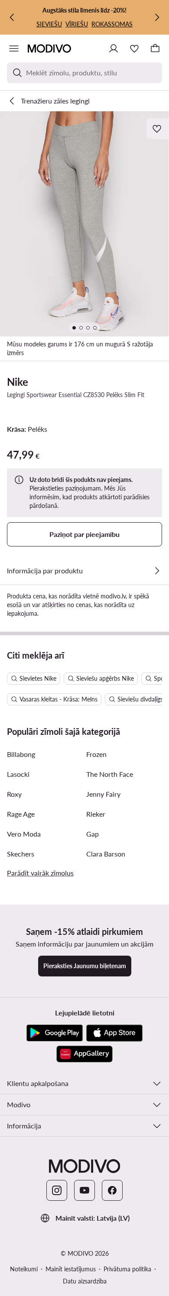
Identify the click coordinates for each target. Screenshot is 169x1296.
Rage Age (21, 814)
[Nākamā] (156, 17)
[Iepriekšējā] (12, 17)
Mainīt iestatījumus (71, 1269)
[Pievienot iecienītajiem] (157, 128)
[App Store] (114, 1033)
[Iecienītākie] (134, 48)
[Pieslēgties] (113, 48)
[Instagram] (56, 1190)
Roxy (14, 794)
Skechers (20, 854)
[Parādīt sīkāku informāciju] (156, 570)
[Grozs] (155, 48)
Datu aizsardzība (85, 1281)
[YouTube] (84, 1190)
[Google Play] (54, 1033)
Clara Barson (105, 854)
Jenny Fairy (103, 794)
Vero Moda (24, 834)
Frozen (96, 754)
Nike (17, 381)
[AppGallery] (84, 1054)
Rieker (95, 814)
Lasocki (18, 774)
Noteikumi (24, 1269)
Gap (92, 834)
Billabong (21, 754)
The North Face (109, 774)
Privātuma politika (127, 1269)
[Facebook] (112, 1190)
